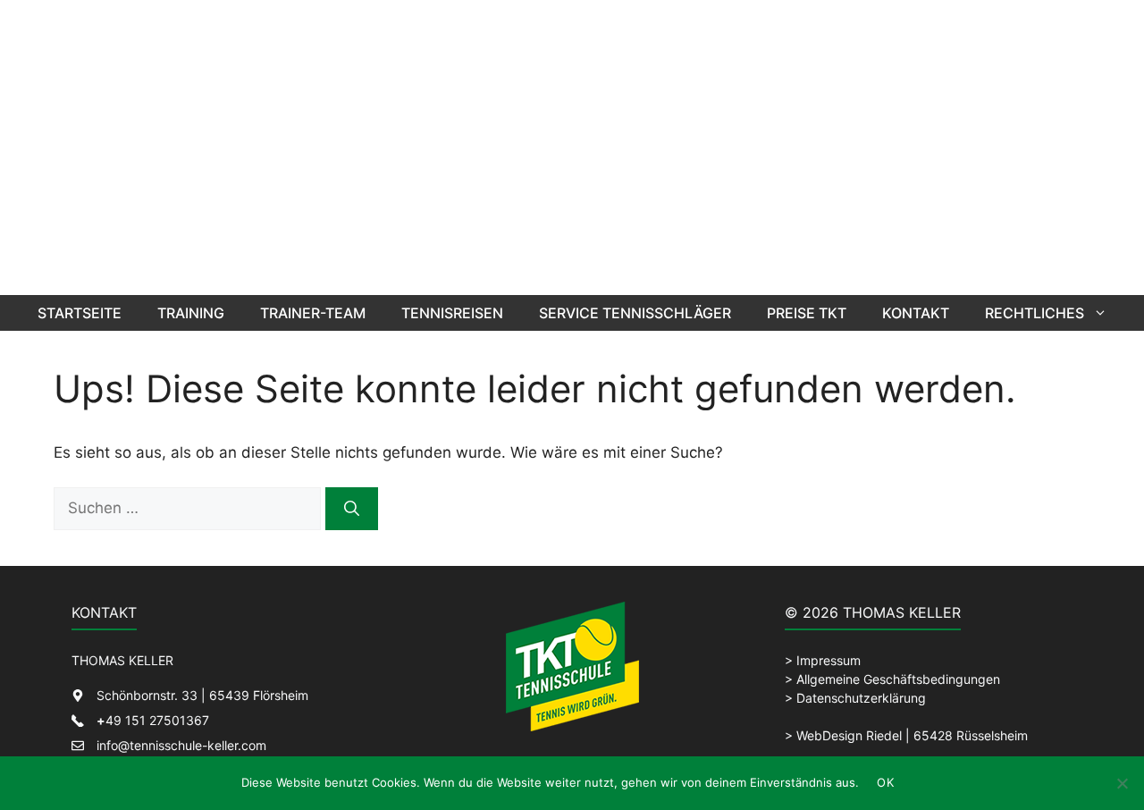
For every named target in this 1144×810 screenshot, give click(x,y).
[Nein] (1122, 783)
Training (190, 313)
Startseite (80, 313)
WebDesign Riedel (849, 735)
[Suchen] (351, 508)
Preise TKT (806, 313)
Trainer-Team (313, 313)
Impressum (828, 660)
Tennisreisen (452, 313)
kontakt (915, 313)
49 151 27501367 (153, 720)
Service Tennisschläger (635, 313)
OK (885, 782)
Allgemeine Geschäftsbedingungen (898, 679)
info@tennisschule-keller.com (181, 745)
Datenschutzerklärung (861, 697)
